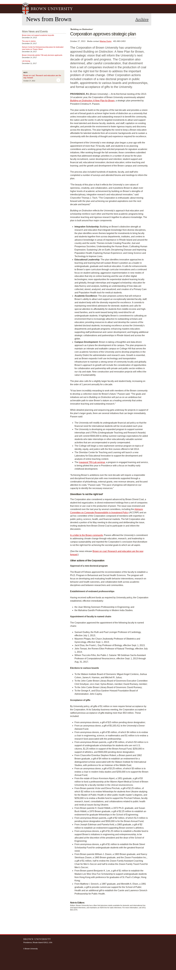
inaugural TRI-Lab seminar (92, 462)
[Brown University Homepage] (47, 9)
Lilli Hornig (26, 61)
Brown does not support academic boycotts (38, 35)
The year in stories (29, 41)
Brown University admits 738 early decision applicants (42, 55)
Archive (141, 19)
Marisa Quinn (106, 41)
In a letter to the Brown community (86, 535)
